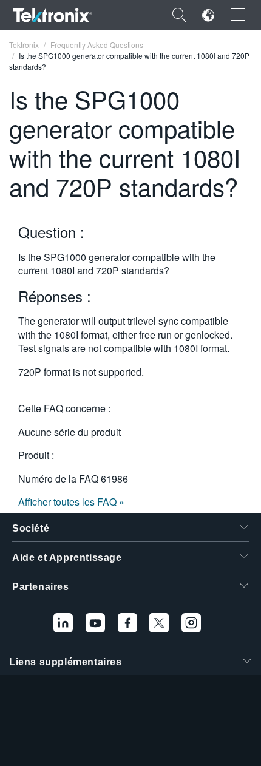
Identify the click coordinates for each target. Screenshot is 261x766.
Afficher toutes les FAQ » (71, 502)
